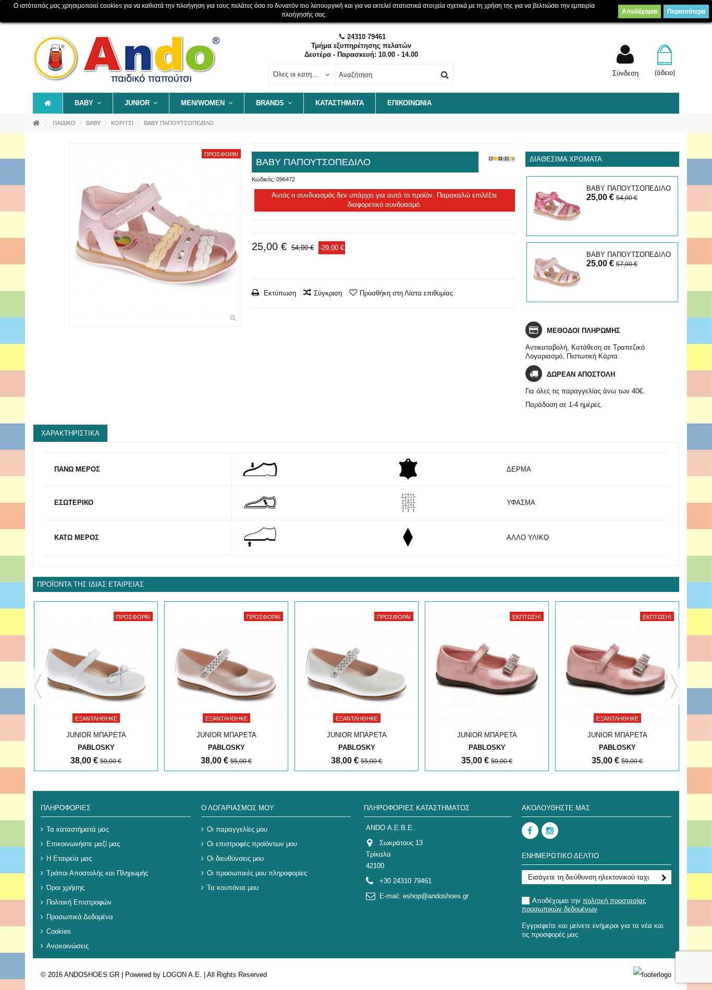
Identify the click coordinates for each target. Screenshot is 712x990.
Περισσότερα (686, 11)
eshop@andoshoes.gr (436, 896)
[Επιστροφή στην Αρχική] (36, 123)
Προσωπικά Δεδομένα (79, 917)
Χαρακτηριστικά (70, 433)
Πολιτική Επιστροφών (79, 902)
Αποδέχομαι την (584, 905)
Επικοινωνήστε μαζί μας (83, 844)
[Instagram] (550, 830)
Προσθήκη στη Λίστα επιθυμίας (406, 293)
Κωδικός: (263, 179)
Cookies (58, 931)
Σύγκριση (328, 293)
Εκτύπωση (279, 293)
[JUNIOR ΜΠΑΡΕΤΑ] (96, 667)
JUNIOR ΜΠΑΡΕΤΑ (96, 735)
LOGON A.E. (182, 975)
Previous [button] (38, 686)
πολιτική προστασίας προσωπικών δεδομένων (584, 905)
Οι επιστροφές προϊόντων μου (252, 844)
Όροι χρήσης (65, 888)
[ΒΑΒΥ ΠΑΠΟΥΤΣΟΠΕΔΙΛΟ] (155, 235)
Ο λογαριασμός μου (237, 808)
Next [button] (674, 686)
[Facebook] (530, 830)
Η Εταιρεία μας (69, 858)
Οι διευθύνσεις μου (235, 858)
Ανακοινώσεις (67, 946)
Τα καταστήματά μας (77, 829)
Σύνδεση (625, 73)
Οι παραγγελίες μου (237, 829)
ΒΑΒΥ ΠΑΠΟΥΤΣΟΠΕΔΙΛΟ (628, 188)
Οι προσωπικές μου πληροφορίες (257, 873)
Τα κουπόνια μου (233, 888)
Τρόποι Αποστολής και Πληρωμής (97, 873)
